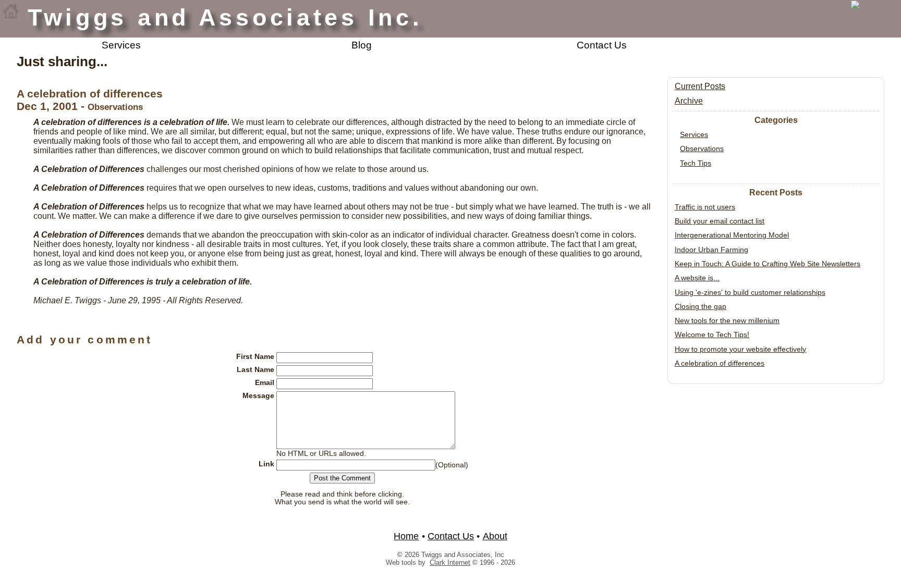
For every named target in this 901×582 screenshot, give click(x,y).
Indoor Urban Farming (711, 249)
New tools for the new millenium (727, 320)
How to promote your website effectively (740, 349)
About (495, 536)
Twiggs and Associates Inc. (225, 17)
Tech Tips (695, 163)
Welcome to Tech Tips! (712, 334)
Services (121, 45)
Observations (702, 148)
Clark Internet (450, 562)
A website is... (697, 278)
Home (406, 536)
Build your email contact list (719, 221)
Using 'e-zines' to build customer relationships (750, 292)
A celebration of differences (719, 363)
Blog (361, 45)
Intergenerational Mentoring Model (732, 235)
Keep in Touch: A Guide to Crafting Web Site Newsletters (767, 263)
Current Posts (700, 86)
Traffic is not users (705, 207)
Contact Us (602, 45)
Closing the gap (700, 306)
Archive (689, 100)
